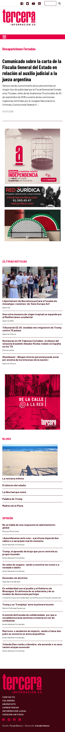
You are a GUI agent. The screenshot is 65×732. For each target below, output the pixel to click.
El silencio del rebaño (14, 485)
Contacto (8, 697)
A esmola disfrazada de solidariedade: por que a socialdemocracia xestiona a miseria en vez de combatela (29, 617)
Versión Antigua (13, 714)
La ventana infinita (13, 478)
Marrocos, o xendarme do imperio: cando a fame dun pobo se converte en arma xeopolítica (31, 632)
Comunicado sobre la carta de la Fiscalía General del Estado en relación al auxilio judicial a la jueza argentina (31, 70)
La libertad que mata (14, 492)
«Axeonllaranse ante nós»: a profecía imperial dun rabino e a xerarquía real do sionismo (30, 539)
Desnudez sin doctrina (14, 577)
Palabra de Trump (12, 498)
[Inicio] (18, 16)
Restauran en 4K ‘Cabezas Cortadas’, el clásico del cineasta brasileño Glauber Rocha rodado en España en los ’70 (31, 343)
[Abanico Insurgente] (33, 231)
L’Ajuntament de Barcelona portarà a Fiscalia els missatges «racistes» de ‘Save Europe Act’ (29, 302)
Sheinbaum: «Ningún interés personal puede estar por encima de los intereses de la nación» (30, 358)
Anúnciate (9, 704)
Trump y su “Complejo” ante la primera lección (28, 604)
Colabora (8, 700)
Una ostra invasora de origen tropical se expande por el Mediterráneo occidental (32, 316)
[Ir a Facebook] (22, 3)
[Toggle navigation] (4, 36)
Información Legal (14, 711)
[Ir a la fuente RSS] (39, 3)
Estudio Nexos (42, 725)
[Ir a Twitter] (27, 3)
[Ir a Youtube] (33, 3)
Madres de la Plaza (12, 505)
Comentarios (10, 707)
